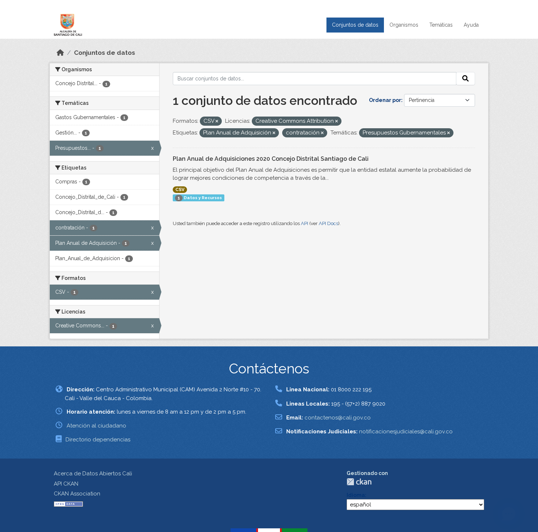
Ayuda (471, 25)
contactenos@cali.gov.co (338, 417)
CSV (179, 189)
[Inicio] (60, 52)
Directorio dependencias (98, 439)
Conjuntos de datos (355, 25)
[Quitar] (217, 121)
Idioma (356, 495)
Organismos (403, 25)
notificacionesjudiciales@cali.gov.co (406, 431)
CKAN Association (77, 493)
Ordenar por (385, 100)
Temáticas (441, 25)
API (304, 223)
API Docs (328, 223)
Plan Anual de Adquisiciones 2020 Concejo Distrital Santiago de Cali (271, 158)
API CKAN (66, 483)
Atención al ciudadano (96, 425)
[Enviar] (465, 78)
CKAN (359, 482)
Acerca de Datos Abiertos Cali (93, 473)
